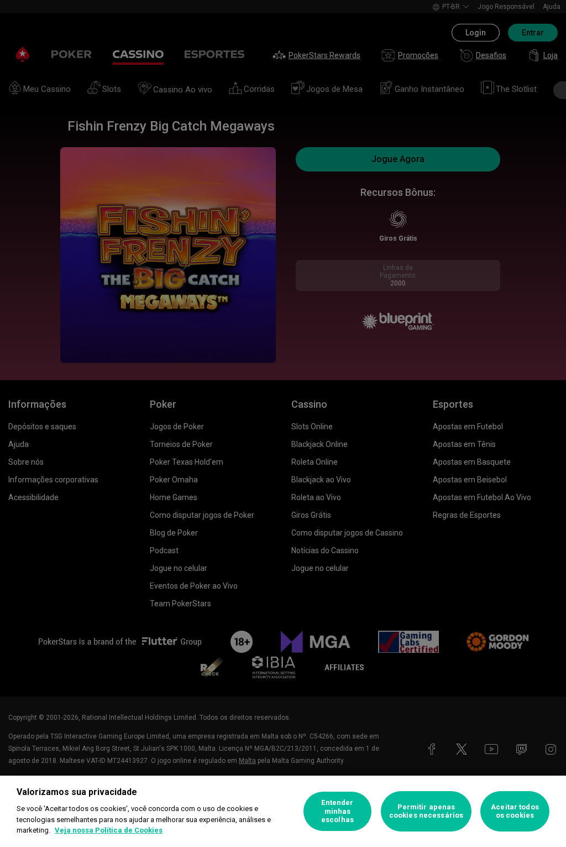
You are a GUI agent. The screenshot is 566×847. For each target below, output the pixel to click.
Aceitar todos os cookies (515, 811)
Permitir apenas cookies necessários (426, 811)
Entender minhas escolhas (337, 811)
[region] (283, 811)
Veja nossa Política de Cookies (109, 830)
